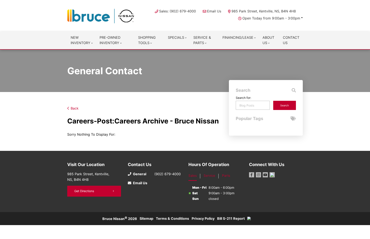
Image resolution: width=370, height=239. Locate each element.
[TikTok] (272, 174)
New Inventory (80, 40)
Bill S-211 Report (231, 218)
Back (75, 108)
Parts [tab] (226, 176)
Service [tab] (209, 176)
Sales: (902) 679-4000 (177, 11)
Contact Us (291, 40)
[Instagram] (258, 174)
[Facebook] (251, 174)
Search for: (243, 97)
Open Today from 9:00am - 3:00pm (271, 18)
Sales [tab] (192, 176)
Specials (176, 37)
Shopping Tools (147, 40)
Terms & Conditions (172, 218)
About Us (268, 40)
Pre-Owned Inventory (110, 40)
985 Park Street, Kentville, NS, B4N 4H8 (263, 11)
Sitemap (146, 218)
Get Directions (84, 191)
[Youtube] (265, 174)
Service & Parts (202, 40)
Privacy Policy (203, 218)
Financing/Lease (237, 37)
